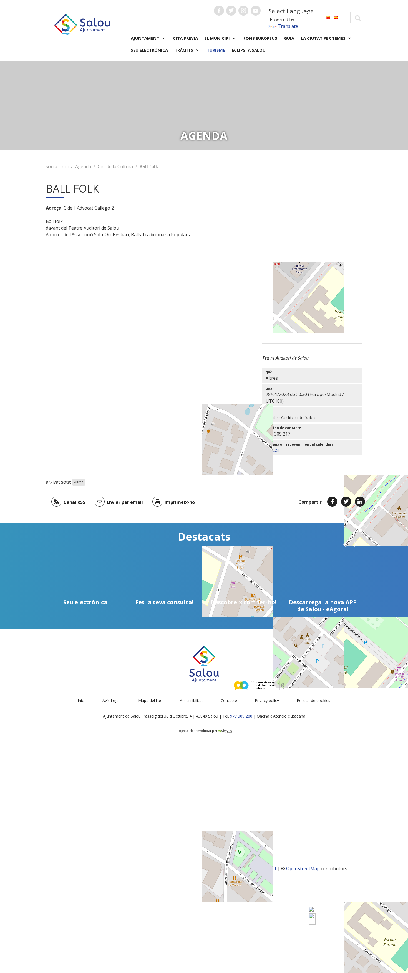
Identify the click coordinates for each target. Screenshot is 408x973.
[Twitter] (346, 502)
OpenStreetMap (303, 868)
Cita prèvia (185, 38)
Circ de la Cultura (115, 166)
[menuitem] (328, 17)
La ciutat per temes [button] (324, 38)
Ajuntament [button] (145, 38)
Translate (288, 26)
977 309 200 (241, 716)
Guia (289, 38)
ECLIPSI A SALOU (249, 50)
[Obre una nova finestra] (219, 11)
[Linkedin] (360, 502)
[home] (82, 24)
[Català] (328, 17)
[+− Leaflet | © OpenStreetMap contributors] (312, 274)
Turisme (216, 50)
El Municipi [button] (218, 38)
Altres (78, 482)
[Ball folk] (312, 919)
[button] (345, 544)
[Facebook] (332, 502)
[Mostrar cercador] (357, 17)
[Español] (336, 17)
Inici (64, 166)
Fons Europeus (260, 38)
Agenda (83, 166)
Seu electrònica (149, 50)
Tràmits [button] (184, 50)
